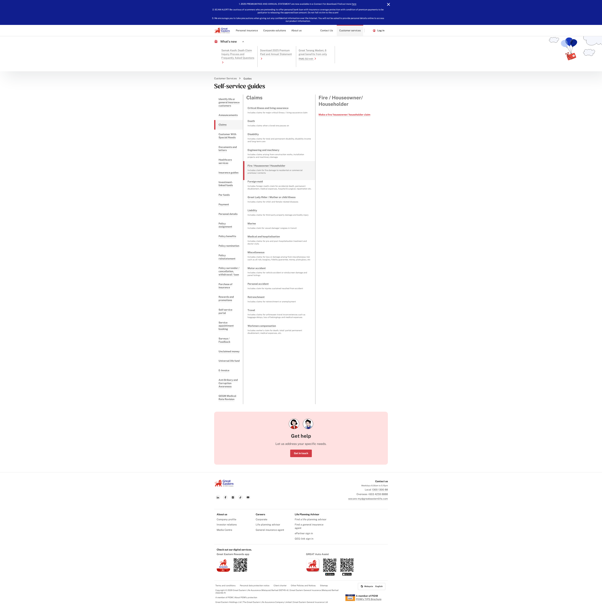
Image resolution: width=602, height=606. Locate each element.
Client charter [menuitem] (280, 585)
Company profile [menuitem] (226, 519)
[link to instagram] (232, 497)
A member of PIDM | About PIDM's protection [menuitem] (236, 597)
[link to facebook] (225, 497)
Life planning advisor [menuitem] (268, 524)
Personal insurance (247, 30)
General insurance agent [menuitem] (270, 529)
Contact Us (326, 30)
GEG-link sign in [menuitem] (304, 538)
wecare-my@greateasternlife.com (368, 498)
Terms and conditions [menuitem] (225, 585)
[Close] (388, 4)
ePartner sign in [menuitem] (304, 533)
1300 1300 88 (380, 489)
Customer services (350, 30)
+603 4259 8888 (378, 494)
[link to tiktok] (240, 497)
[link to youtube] (248, 497)
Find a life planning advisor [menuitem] (310, 519)
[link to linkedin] (217, 497)
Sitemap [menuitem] (324, 585)
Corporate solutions (274, 30)
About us (296, 30)
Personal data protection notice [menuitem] (254, 585)
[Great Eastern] (222, 30)
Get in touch (301, 453)
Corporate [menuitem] (261, 519)
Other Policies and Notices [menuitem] (303, 585)
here (354, 4)
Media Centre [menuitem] (224, 529)
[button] (368, 30)
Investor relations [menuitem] (227, 524)
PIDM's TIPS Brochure (368, 599)
